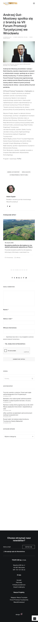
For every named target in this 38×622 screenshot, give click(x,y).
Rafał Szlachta (26, 172)
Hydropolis (28, 91)
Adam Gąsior (6, 38)
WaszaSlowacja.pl (19, 602)
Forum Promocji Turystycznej (19, 600)
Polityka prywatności (19, 585)
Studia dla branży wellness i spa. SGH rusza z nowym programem (18, 246)
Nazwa (6, 309)
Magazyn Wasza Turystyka (19, 597)
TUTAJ (19, 159)
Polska (26, 37)
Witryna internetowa (10, 328)
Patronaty (19, 582)
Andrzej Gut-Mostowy (13, 172)
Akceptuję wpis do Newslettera (15, 551)
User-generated (19, 37)
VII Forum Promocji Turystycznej (19, 175)
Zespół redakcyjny (19, 587)
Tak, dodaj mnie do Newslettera (15, 344)
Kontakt (19, 580)
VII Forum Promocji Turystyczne (13, 91)
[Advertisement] (19, 462)
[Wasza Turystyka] (10, 3)
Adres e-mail (7, 319)
